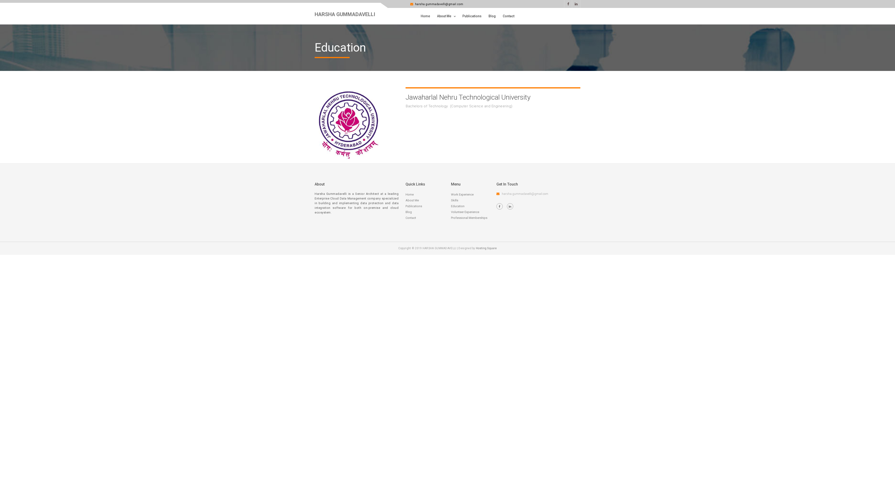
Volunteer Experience (465, 212)
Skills (454, 200)
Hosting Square (486, 248)
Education (458, 206)
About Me (444, 16)
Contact (508, 16)
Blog (492, 16)
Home (425, 16)
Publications (472, 16)
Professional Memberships (469, 218)
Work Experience (462, 194)
